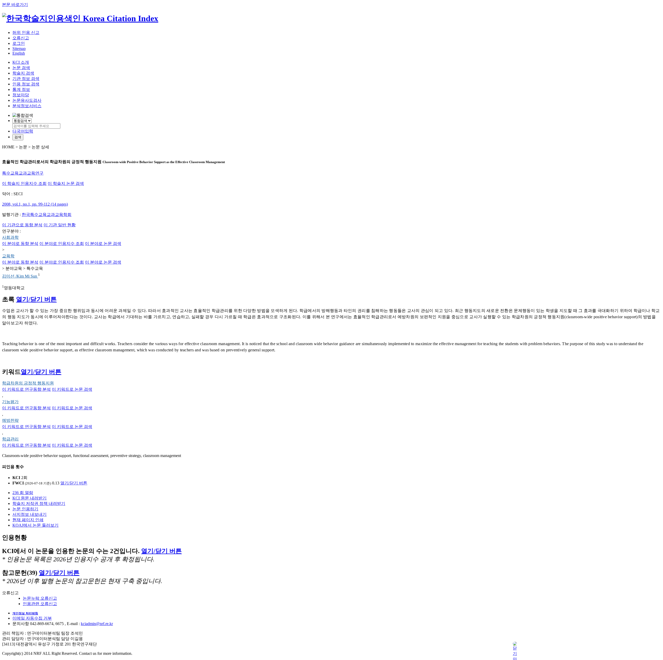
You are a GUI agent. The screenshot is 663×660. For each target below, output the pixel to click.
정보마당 (20, 95)
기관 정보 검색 (25, 78)
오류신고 (20, 38)
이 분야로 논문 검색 (103, 243)
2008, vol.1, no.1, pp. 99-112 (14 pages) (35, 204)
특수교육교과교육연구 (23, 173)
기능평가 (10, 402)
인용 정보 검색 (25, 84)
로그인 (18, 43)
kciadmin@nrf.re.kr (97, 623)
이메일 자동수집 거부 (32, 618)
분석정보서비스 (26, 106)
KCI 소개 (20, 62)
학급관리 (10, 439)
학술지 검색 (23, 73)
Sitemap (19, 48)
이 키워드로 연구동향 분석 (26, 389)
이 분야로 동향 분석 (20, 243)
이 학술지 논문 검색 (66, 183)
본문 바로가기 (15, 4)
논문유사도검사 (26, 100)
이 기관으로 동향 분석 (22, 225)
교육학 (8, 256)
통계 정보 (21, 89)
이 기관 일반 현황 (60, 225)
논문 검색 (21, 68)
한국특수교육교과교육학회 (46, 214)
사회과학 (10, 237)
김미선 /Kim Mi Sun (20, 276)
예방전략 (10, 420)
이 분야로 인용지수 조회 (61, 243)
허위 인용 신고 (25, 32)
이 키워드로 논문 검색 (72, 389)
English (18, 53)
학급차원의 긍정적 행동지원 (28, 383)
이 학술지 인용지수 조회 (24, 183)
